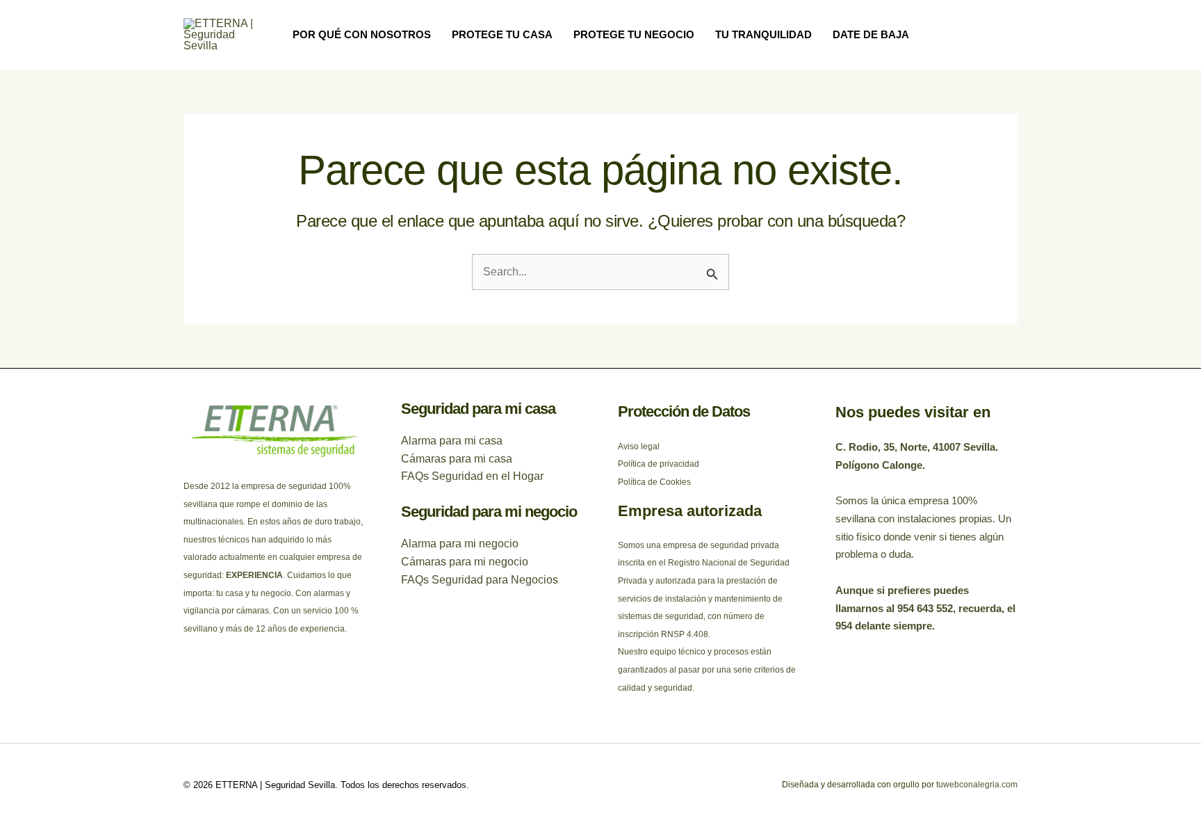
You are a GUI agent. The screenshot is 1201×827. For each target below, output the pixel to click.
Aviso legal (639, 446)
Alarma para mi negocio (459, 543)
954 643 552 (925, 608)
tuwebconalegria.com (976, 784)
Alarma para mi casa (452, 441)
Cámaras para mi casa (456, 459)
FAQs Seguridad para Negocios (479, 580)
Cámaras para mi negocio (464, 562)
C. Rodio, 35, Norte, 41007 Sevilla (915, 447)
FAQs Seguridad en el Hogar (472, 476)
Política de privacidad (658, 464)
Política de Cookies (654, 482)
